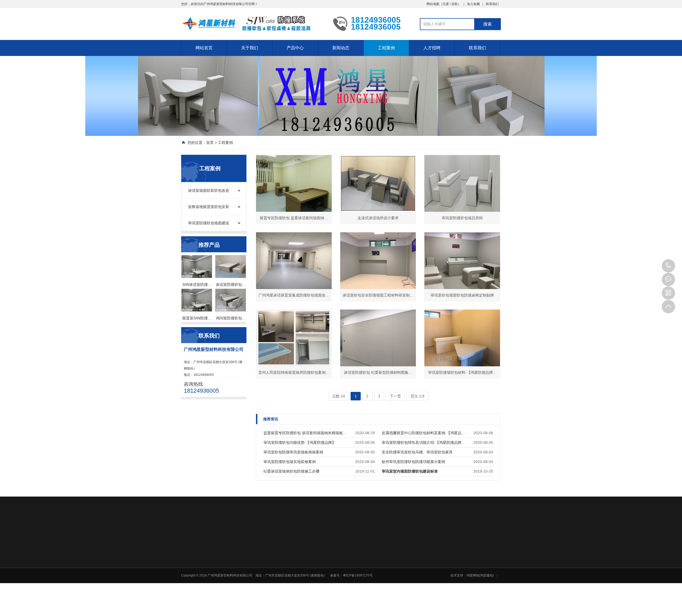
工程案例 (386, 48)
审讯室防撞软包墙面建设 (208, 223)
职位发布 (442, 578)
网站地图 (433, 4)
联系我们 (492, 4)
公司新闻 (366, 572)
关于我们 (249, 48)
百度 (446, 4)
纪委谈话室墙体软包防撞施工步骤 (291, 471)
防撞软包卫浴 (332, 578)
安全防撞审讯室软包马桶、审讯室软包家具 (417, 452)
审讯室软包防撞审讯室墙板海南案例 (293, 452)
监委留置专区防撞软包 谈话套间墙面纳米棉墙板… (305, 433)
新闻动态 (340, 48)
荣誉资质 (291, 578)
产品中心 (295, 48)
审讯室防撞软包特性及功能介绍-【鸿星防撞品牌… (423, 442)
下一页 (395, 396)
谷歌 (454, 4)
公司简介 (291, 572)
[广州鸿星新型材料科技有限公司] (253, 23)
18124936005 (668, 266)
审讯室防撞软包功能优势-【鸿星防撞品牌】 (299, 442)
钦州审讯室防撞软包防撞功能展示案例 (413, 462)
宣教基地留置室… (411, 578)
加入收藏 (473, 4)
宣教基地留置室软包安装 (208, 207)
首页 (210, 142)
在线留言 (479, 572)
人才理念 (442, 572)
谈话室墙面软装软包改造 (208, 190)
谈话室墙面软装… (411, 572)
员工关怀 (366, 585)
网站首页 (204, 48)
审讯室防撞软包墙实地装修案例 (289, 462)
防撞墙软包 (331, 572)
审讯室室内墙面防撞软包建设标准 (410, 471)
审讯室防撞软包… (411, 585)
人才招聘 (431, 48)
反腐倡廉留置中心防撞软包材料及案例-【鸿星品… (423, 433)
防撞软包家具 (332, 585)
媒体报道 (366, 578)
